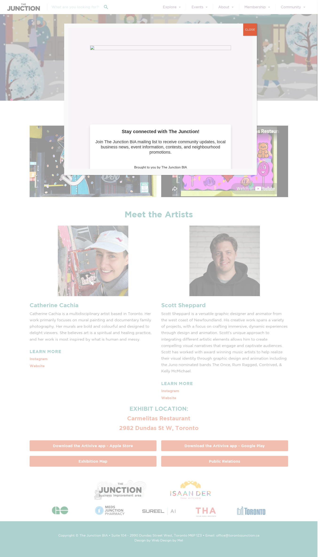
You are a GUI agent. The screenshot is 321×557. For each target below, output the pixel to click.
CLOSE (250, 29)
